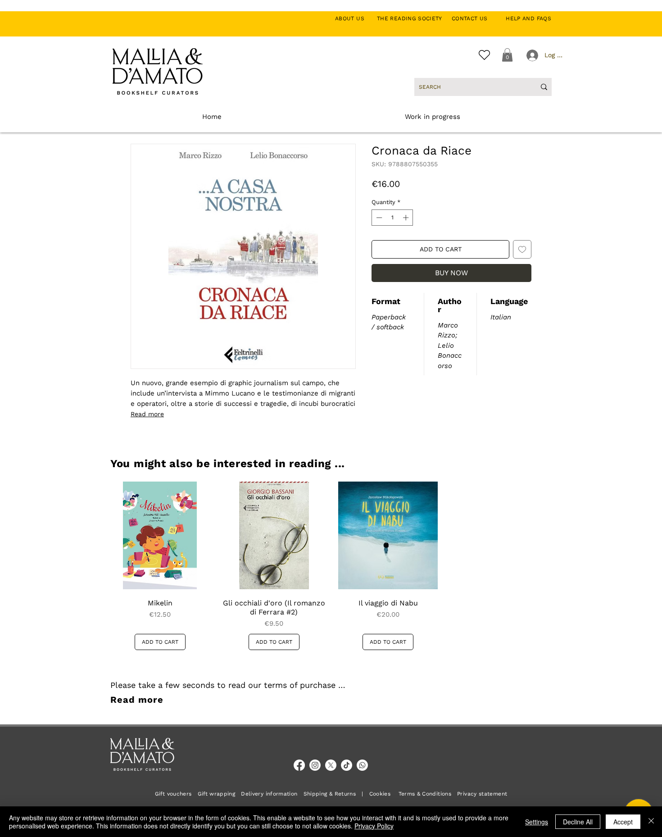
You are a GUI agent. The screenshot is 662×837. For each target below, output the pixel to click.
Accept (623, 821)
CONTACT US (474, 18)
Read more (147, 414)
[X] (330, 765)
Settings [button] (536, 821)
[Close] (651, 822)
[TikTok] (346, 765)
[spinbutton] (392, 217)
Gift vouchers (176, 794)
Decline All (578, 821)
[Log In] (531, 55)
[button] (507, 55)
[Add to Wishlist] (522, 249)
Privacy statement (482, 794)
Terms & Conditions (425, 794)
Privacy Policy (374, 825)
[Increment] (406, 217)
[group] (331, 566)
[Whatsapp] (362, 765)
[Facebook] (299, 765)
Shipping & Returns (330, 794)
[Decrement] (378, 217)
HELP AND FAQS (528, 18)
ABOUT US (354, 18)
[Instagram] (315, 765)
